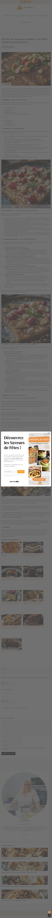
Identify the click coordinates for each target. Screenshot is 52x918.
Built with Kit (14, 481)
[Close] (49, 433)
